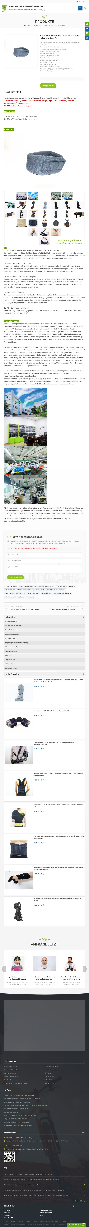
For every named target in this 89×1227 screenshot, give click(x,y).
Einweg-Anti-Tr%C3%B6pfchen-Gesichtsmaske (19, 1096)
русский (28, 1221)
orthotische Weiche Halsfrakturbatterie (19, 590)
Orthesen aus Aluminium (12, 1112)
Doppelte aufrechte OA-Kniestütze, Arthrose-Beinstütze (52, 711)
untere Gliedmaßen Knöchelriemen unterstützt (19, 1126)
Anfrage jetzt (46, 85)
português (43, 1221)
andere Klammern (11, 668)
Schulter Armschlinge (12, 647)
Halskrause (37, 26)
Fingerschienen (10, 660)
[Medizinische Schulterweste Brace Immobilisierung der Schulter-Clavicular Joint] (19, 818)
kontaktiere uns (46, 1210)
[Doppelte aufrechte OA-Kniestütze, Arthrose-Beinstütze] (19, 724)
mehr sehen (38, 686)
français (20, 1221)
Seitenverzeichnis (46, 1213)
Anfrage (29, 955)
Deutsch (6, 1221)
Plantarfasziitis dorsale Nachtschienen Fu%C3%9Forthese (22, 1099)
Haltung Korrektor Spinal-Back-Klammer (17, 1102)
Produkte (7, 1215)
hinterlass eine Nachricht (74, 1225)
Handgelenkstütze (11, 651)
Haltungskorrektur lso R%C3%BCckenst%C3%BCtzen (20, 1116)
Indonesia (65, 1221)
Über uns (7, 1213)
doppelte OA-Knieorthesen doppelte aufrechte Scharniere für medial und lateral (58, 900)
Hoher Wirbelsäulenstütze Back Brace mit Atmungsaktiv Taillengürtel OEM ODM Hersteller (58, 775)
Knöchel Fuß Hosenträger (13, 626)
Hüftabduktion (10, 664)
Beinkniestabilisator (11, 630)
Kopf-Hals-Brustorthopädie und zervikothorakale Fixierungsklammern (71, 978)
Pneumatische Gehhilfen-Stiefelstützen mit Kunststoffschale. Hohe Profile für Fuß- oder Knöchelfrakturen (58, 681)
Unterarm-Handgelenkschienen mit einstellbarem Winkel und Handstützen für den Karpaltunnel (59, 868)
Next (85, 969)
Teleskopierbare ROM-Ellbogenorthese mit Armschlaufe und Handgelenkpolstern (54, 743)
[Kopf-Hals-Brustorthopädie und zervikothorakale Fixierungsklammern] (71, 963)
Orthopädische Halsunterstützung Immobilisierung (36, 586)
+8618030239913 (17, 1146)
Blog (41, 1215)
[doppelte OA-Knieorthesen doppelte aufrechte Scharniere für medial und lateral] (19, 911)
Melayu (57, 1221)
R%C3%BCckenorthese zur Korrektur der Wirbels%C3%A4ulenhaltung (25, 1106)
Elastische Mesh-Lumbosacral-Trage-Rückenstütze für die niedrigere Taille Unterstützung (59, 837)
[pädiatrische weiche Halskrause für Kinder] (17, 963)
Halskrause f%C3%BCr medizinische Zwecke (57, 593)
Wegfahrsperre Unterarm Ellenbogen (17, 643)
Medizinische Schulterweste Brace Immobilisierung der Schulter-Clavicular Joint (58, 806)
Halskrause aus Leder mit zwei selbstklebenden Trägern (45, 978)
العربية (51, 1221)
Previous (4, 969)
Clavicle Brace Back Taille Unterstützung (17, 1122)
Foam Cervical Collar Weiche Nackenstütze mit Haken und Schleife (35, 548)
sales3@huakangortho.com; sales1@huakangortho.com (30, 1149)
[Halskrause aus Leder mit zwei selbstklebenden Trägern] (44, 963)
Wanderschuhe (10, 638)
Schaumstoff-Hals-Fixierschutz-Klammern (50, 590)
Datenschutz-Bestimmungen (58, 1224)
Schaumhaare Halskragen (66, 586)
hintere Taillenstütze (11, 621)
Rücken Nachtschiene (12, 634)
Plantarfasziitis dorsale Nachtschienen (16, 1109)
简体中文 (73, 1221)
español (35, 1221)
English (13, 1221)
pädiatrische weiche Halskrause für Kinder (17, 978)
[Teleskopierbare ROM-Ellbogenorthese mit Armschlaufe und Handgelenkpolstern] (19, 755)
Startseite (28, 26)
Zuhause (7, 1210)
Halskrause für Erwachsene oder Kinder (19, 597)
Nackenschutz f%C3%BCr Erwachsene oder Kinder (22, 593)
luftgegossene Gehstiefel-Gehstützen (16, 1119)
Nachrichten (8, 1217)
